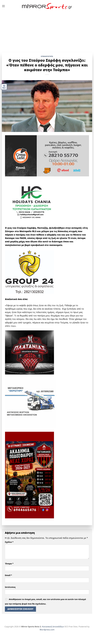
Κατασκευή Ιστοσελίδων (53, 626)
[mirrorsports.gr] (47, 6)
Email (8, 575)
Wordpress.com (47, 629)
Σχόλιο (9, 542)
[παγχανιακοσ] (29, 474)
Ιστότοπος (10, 587)
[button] (3, 6)
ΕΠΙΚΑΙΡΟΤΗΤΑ (47, 56)
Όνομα (9, 563)
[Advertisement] (47, 31)
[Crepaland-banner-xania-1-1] (47, 155)
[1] (29, 352)
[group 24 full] (29, 271)
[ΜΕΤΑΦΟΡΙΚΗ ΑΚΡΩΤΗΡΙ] (30, 402)
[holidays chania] (32, 201)
